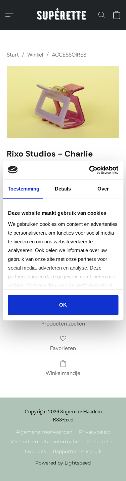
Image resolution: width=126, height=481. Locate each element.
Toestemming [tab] (23, 189)
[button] (63, 15)
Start (13, 54)
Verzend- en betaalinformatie (44, 442)
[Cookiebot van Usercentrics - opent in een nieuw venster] (89, 170)
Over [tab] (103, 189)
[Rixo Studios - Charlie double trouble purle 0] (63, 102)
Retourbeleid (100, 442)
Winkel (35, 54)
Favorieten (63, 348)
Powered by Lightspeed (63, 463)
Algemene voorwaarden (44, 432)
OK (63, 305)
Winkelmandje (63, 373)
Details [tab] (63, 189)
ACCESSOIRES (69, 54)
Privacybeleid (95, 432)
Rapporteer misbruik (77, 451)
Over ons (35, 451)
